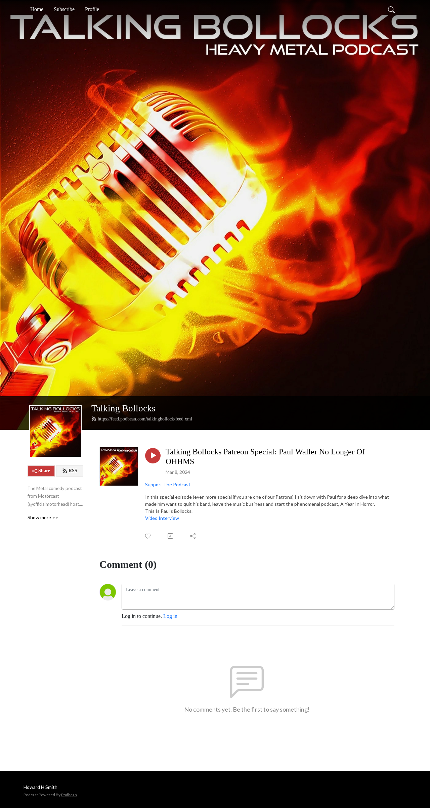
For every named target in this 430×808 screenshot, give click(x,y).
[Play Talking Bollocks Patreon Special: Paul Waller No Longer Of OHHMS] (153, 455)
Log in (170, 616)
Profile (92, 9)
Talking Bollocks (123, 408)
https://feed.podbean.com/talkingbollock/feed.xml (145, 418)
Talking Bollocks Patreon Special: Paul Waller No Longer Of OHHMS (265, 456)
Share (44, 470)
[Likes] (148, 536)
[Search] (391, 9)
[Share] (193, 536)
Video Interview (162, 518)
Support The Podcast (167, 484)
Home (36, 9)
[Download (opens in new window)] (171, 536)
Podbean (69, 794)
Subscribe (64, 9)
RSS (73, 470)
